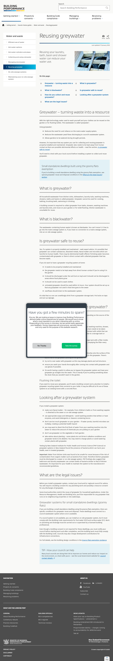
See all (75, 633)
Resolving (96, 17)
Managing (74, 17)
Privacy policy (9, 649)
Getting (10, 16)
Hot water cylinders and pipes (19, 52)
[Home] (4, 25)
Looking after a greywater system (94, 95)
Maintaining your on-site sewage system (20, 78)
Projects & (29, 17)
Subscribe (84, 591)
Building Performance (14, 8)
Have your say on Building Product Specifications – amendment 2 (86, 617)
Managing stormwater (16, 62)
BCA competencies (45, 616)
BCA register (43, 619)
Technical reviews (45, 623)
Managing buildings (11, 593)
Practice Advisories (10, 623)
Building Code (53, 17)
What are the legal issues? (56, 102)
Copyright (7, 656)
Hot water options (15, 47)
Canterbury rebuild (10, 619)
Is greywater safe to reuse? (91, 90)
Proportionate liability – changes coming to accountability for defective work (89, 629)
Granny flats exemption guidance (94, 540)
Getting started (9, 584)
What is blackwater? (53, 90)
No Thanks (42, 345)
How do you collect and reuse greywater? (57, 96)
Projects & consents (11, 587)
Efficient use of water (16, 42)
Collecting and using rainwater (19, 57)
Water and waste (14, 36)
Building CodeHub (10, 626)
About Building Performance (14, 616)
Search (61, 4)
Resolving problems (11, 596)
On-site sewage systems (17, 72)
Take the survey (71, 345)
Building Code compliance (13, 590)
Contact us (84, 594)
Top (107, 659)
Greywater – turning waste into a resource (59, 84)
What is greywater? (88, 83)
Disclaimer (7, 653)
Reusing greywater (15, 67)
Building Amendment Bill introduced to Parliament (88, 623)
